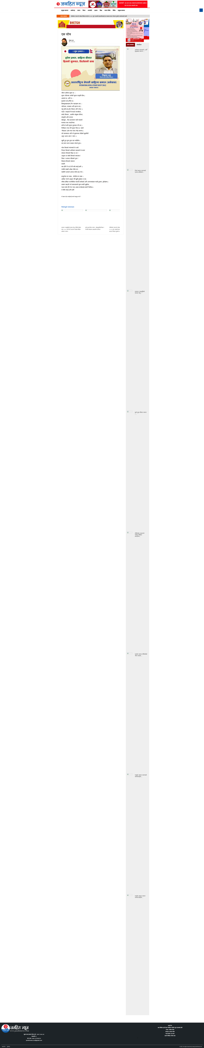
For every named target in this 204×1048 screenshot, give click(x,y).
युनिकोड (8, 1046)
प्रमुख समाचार (64, 10)
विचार (84, 10)
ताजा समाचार (130, 45)
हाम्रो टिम (3, 1046)
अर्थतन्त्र (73, 10)
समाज (78, 10)
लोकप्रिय (139, 45)
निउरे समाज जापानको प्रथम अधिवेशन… (140, 171)
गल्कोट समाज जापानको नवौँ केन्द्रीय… (141, 776)
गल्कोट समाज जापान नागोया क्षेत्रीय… (140, 896)
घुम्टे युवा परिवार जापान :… (140, 413)
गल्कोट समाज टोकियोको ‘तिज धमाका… (141, 655)
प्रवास (95, 10)
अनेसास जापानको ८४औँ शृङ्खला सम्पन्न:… (141, 50)
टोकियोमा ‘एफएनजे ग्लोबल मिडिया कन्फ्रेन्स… (139, 534)
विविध (114, 10)
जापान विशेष (107, 10)
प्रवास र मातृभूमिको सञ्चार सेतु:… (140, 292)
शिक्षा (101, 10)
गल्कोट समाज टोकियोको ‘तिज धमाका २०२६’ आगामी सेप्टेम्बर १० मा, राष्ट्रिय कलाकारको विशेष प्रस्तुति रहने (106, 229)
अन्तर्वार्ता (90, 10)
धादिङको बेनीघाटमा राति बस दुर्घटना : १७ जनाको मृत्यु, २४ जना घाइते (85, 16)
